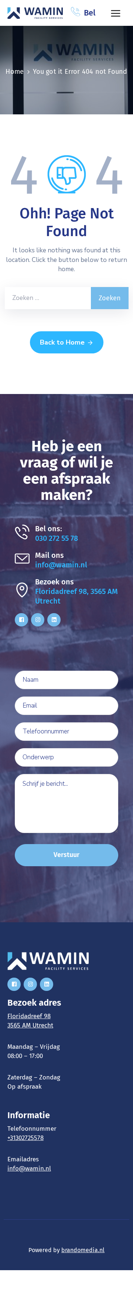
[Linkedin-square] (54, 619)
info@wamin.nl (61, 564)
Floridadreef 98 (29, 1016)
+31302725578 (25, 1138)
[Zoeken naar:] (48, 298)
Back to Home (62, 342)
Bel (89, 13)
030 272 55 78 (56, 538)
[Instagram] (37, 619)
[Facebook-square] (21, 619)
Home (15, 72)
